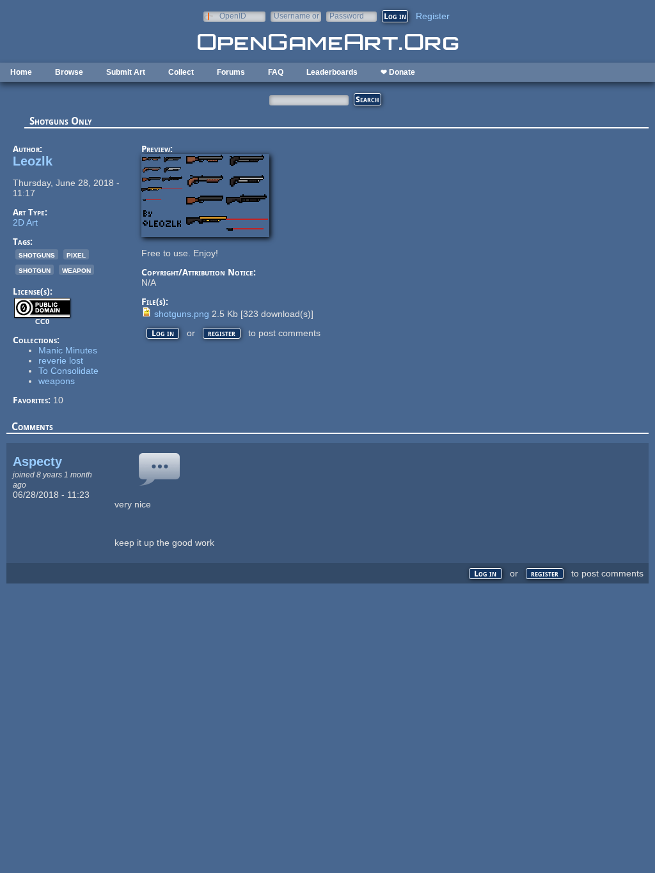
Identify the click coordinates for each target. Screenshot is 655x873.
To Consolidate (68, 371)
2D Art (25, 222)
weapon (76, 270)
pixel (76, 254)
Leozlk (32, 161)
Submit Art (125, 72)
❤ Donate (398, 72)
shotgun (35, 270)
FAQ (275, 72)
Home (21, 72)
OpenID (232, 16)
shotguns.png (181, 314)
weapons (56, 381)
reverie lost (60, 360)
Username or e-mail (296, 16)
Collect (181, 72)
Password (346, 16)
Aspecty (37, 461)
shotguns (37, 254)
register (221, 333)
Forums (231, 72)
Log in (163, 333)
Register (433, 16)
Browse (69, 72)
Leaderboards (332, 72)
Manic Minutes (67, 350)
